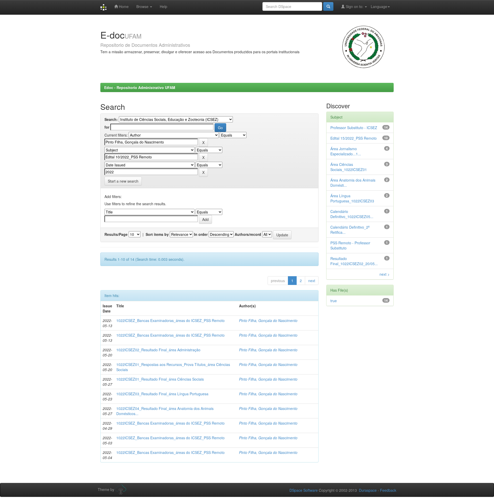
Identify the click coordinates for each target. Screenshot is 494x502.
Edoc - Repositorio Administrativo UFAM (139, 87)
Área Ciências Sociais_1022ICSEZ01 (348, 167)
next (311, 280)
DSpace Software (303, 490)
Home (123, 6)
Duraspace (368, 490)
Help (163, 6)
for (106, 127)
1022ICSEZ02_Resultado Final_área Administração (158, 349)
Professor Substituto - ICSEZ (353, 127)
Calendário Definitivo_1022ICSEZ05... (351, 214)
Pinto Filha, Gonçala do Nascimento (268, 320)
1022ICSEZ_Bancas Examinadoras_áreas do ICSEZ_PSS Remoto (170, 320)
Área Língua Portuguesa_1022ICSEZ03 (352, 198)
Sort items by (157, 234)
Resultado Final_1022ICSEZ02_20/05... (354, 261)
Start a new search (123, 181)
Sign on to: (354, 6)
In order (201, 234)
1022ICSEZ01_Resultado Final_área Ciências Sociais (160, 379)
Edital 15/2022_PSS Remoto (353, 138)
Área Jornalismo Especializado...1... (345, 151)
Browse (142, 6)
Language (379, 6)
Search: (111, 119)
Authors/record (248, 234)
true (333, 300)
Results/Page (116, 234)
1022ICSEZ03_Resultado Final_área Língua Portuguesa (162, 393)
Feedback (388, 490)
